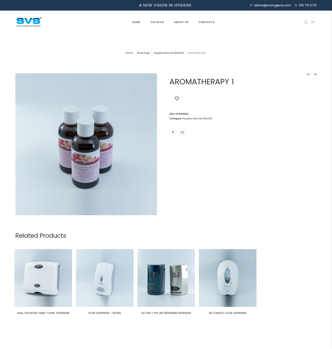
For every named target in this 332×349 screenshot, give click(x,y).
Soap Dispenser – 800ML (104, 313)
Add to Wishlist (176, 98)
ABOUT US (181, 22)
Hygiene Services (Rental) (169, 52)
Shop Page (143, 52)
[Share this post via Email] (182, 132)
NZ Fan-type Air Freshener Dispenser (166, 313)
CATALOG (157, 22)
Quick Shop (47, 278)
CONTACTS (206, 22)
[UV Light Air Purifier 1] (315, 74)
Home (136, 22)
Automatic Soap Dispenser (228, 313)
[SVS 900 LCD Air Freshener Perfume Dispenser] (309, 74)
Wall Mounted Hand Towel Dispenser (43, 313)
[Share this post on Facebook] (173, 132)
